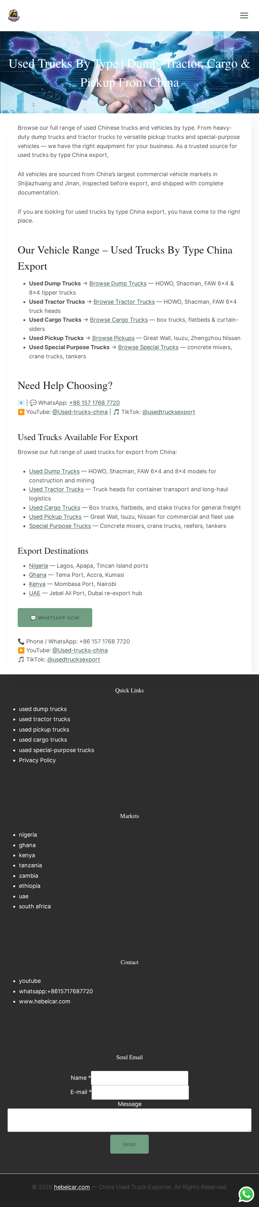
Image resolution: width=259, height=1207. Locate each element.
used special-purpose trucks (56, 750)
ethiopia (29, 885)
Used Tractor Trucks (56, 489)
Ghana (37, 574)
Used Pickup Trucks (55, 516)
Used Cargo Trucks (54, 507)
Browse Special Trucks (148, 347)
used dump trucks (43, 709)
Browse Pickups (113, 338)
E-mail (81, 1092)
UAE (34, 593)
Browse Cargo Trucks (119, 319)
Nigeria (38, 565)
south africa (35, 906)
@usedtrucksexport (168, 412)
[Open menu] (244, 15)
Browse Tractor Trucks (124, 301)
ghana (27, 845)
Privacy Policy (37, 760)
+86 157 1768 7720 (94, 402)
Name (81, 1077)
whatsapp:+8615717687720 (56, 991)
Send (129, 1144)
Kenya (37, 584)
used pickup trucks (44, 729)
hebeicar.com (72, 1187)
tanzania (30, 865)
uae (23, 896)
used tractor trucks (44, 719)
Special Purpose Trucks (60, 526)
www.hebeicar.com (44, 1001)
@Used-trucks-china (80, 412)
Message (130, 1104)
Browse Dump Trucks (118, 283)
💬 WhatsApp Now (55, 617)
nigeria (28, 834)
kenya (27, 855)
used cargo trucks (43, 739)
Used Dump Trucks (54, 471)
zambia (28, 875)
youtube (30, 980)
